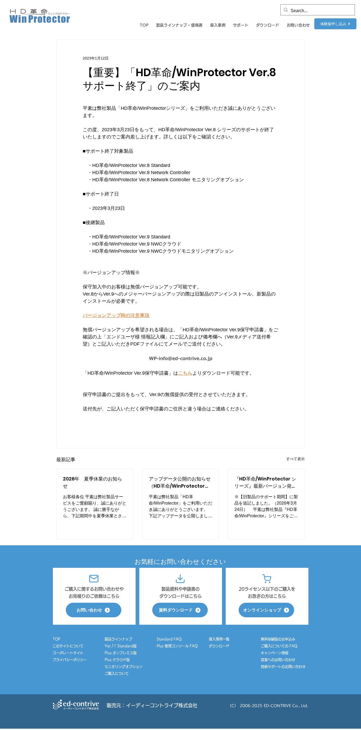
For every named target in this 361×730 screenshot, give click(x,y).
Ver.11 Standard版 (121, 646)
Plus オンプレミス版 (121, 653)
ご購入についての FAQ (279, 646)
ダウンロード (219, 646)
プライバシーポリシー (70, 659)
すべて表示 (295, 459)
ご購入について (117, 673)
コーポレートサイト (68, 653)
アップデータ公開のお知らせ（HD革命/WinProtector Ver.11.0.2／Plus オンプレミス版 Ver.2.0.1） (180, 482)
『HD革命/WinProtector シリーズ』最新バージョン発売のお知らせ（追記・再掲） (265, 482)
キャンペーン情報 (276, 653)
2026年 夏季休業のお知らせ (92, 482)
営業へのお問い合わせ (278, 659)
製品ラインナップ (118, 639)
